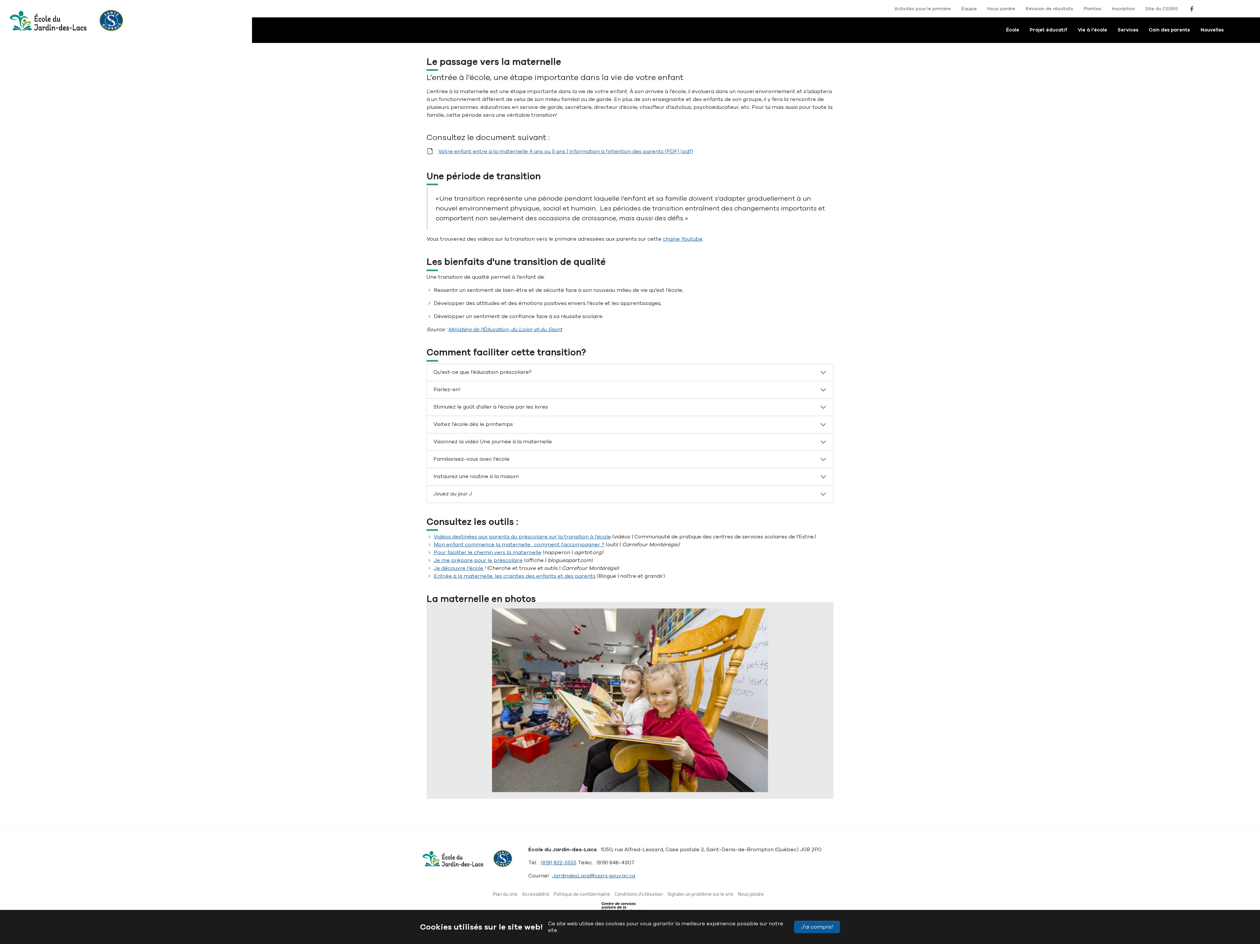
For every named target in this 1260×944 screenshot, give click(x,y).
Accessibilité (535, 894)
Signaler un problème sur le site (700, 894)
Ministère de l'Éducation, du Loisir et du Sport (505, 329)
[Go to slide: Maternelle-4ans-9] (665, 789)
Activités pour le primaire (922, 9)
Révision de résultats (1049, 9)
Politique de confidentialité (582, 894)
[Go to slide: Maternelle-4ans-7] (642, 789)
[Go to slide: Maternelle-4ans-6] (630, 789)
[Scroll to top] (1243, 907)
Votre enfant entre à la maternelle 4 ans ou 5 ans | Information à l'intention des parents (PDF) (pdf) (565, 151)
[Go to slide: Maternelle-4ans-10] (677, 789)
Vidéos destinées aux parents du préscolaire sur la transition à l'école (522, 536)
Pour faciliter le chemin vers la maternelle (487, 552)
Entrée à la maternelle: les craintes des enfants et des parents (515, 576)
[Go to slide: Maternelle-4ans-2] (594, 789)
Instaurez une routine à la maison (476, 476)
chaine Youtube (683, 239)
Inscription (1123, 9)
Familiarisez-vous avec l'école (471, 459)
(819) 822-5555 (559, 862)
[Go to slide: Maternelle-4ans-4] (606, 789)
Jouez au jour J (452, 493)
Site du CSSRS (1161, 9)
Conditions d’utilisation (639, 894)
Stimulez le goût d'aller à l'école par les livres (490, 407)
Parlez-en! (446, 389)
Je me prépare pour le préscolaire (478, 560)
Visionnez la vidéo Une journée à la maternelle (492, 441)
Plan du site (505, 894)
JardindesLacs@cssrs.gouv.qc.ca (593, 875)
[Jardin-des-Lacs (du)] (41, 24)
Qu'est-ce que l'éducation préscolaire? (482, 372)
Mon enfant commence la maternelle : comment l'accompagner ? (519, 544)
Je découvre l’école (459, 568)
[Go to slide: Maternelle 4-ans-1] (583, 789)
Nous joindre (1001, 9)
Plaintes (1093, 9)
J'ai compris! (817, 927)
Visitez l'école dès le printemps (473, 424)
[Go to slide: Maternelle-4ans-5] (618, 789)
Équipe (969, 9)
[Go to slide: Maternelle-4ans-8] (654, 789)
